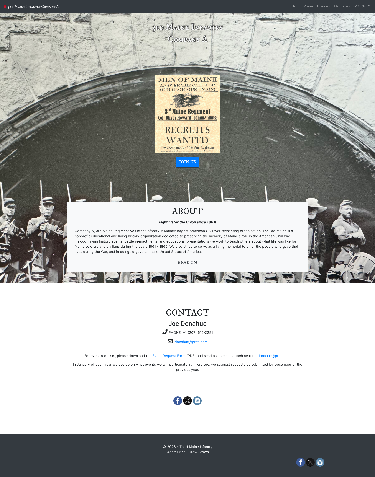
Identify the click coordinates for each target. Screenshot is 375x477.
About (309, 6)
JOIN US (187, 162)
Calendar (342, 6)
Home (296, 6)
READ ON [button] (187, 262)
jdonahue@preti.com (191, 342)
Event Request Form (168, 355)
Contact (324, 6)
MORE (360, 6)
